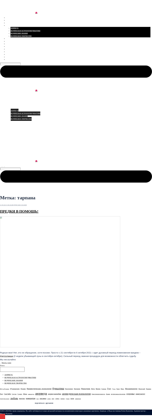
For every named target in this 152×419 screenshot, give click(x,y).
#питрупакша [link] (6, 356)
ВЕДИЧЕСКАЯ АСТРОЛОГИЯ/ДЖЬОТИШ (25, 31)
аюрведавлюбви (54, 394)
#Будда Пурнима (4, 389)
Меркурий (141, 389)
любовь (14, 398)
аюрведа (41, 393)
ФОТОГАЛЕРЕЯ (11, 49)
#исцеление (69, 389)
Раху (1, 394)
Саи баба (7, 394)
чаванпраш (78, 398)
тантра (62, 398)
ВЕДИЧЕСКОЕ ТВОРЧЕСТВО (21, 36)
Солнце (19, 394)
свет (53, 398)
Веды (93, 389)
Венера (98, 389)
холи (72, 398)
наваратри (30, 398)
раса (37, 398)
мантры (22, 398)
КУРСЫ (8, 23)
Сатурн (14, 394)
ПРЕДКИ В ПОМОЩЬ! (19, 211)
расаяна (43, 398)
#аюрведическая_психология (39, 389)
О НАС (8, 38)
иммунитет (140, 394)
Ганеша (103, 389)
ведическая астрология (118, 394)
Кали (118, 389)
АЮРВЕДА (14, 28)
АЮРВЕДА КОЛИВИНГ (19, 6)
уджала (67, 398)
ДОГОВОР (9, 57)
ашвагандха (31, 394)
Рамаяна (148, 389)
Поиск (2, 365)
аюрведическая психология (76, 393)
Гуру (109, 389)
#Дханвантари (15, 389)
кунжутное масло (4, 398)
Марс (122, 389)
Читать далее (6, 363)
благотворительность (98, 394)
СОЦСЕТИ (9, 46)
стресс (57, 398)
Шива (25, 394)
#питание (77, 389)
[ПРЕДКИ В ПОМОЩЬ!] (60, 347)
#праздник (85, 389)
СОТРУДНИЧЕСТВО (13, 54)
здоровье (130, 394)
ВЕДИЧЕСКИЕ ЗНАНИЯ (19, 33)
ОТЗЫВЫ (9, 41)
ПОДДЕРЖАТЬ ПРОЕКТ (14, 52)
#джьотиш (58, 388)
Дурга (114, 389)
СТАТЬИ (9, 25)
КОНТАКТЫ (10, 59)
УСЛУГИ (9, 20)
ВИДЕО (8, 44)
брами (108, 394)
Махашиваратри (131, 389)
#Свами (23, 389)
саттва (49, 398)
